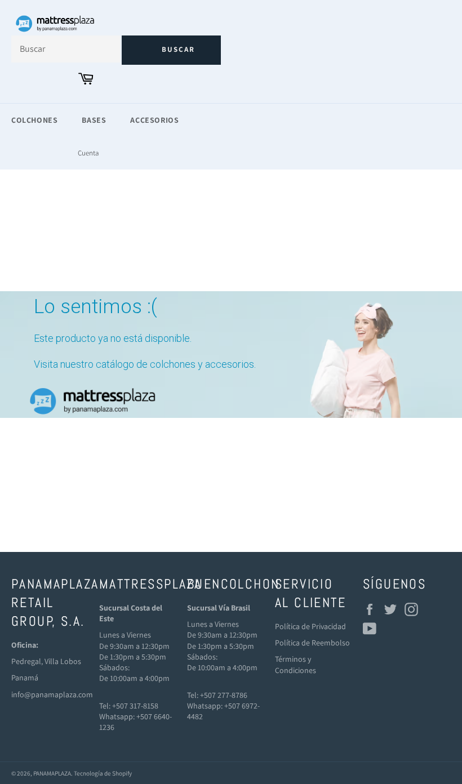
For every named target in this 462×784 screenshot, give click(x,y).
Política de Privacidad (310, 626)
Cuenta (88, 153)
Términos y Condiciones (295, 664)
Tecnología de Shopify (103, 773)
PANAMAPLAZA (52, 773)
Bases (94, 120)
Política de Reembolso (312, 643)
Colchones (34, 120)
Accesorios (154, 120)
